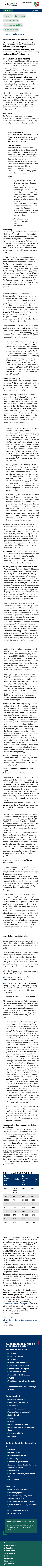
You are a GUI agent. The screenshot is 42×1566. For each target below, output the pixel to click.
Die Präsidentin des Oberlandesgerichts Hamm (20, 1321)
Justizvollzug (13, 1459)
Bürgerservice (20, 16)
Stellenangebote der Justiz (18, 1510)
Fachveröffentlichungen (18, 1369)
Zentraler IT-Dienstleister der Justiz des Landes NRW (22, 1466)
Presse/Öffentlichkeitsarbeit (19, 1375)
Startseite (8, 16)
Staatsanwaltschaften (17, 1455)
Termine (11, 1436)
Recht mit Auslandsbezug (18, 1412)
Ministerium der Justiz (16, 1349)
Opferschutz (13, 1415)
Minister (11, 1353)
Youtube (9, 1558)
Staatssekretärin (15, 1356)
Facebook (10, 1553)
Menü (9, 11)
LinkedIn (9, 1561)
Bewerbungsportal (15, 1493)
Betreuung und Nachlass (13, 25)
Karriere (10, 1486)
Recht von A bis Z (15, 1433)
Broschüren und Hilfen (17, 1403)
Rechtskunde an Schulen (18, 1424)
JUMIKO (11, 1378)
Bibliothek (12, 1418)
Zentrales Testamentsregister (16, 1304)
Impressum (10, 1543)
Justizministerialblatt (17, 1372)
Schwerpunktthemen (16, 1362)
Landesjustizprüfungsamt (18, 1462)
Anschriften (13, 1470)
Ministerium (13, 1359)
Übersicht (9, 1548)
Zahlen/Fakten (14, 1479)
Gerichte (11, 1449)
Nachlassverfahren (11, 30)
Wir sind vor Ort (14, 1513)
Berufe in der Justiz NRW (18, 1489)
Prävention (12, 1421)
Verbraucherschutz (16, 1409)
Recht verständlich (11, 20)
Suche (35, 11)
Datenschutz (11, 1545)
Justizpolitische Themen (18, 1365)
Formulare (12, 1406)
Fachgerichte (13, 1452)
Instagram (10, 1564)
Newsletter (10, 1551)
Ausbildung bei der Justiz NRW (20, 1501)
